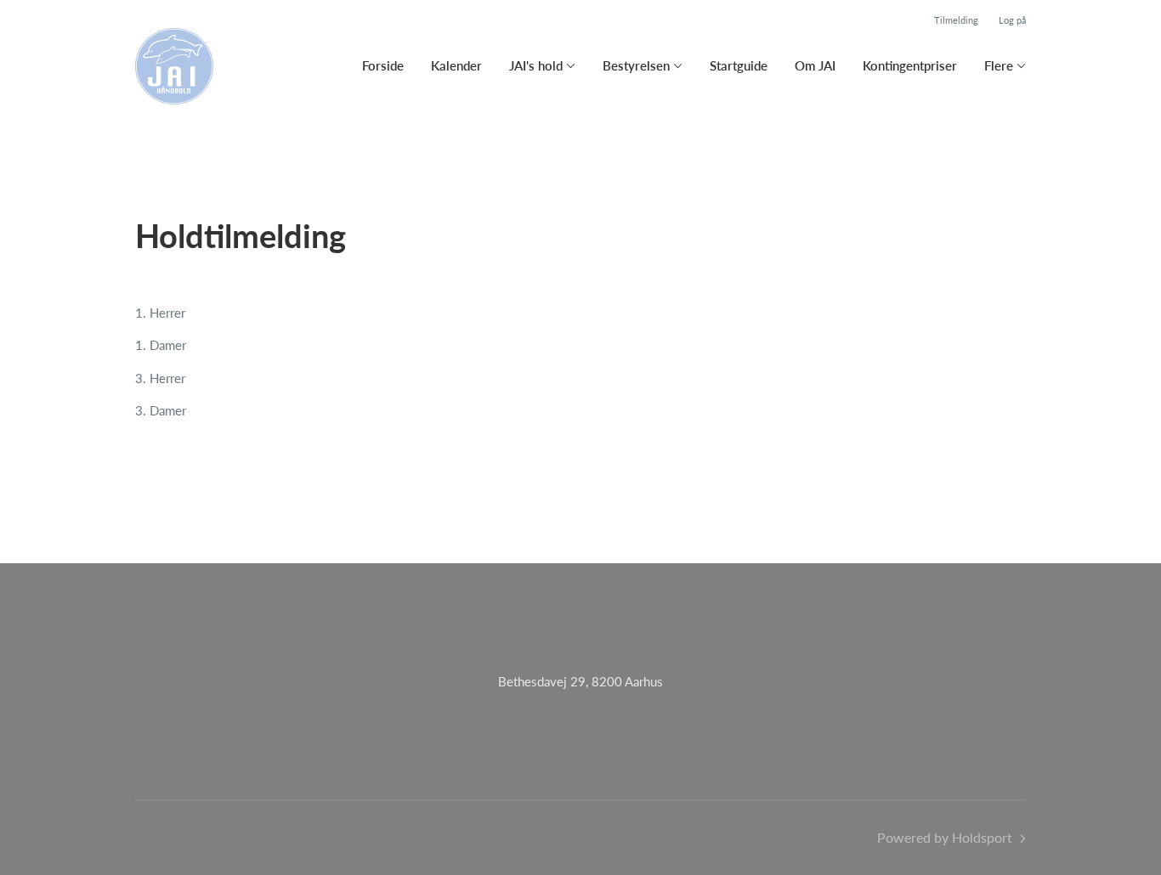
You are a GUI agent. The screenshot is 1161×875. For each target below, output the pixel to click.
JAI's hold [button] (536, 65)
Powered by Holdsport (944, 837)
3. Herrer (160, 378)
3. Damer (160, 410)
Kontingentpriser (910, 65)
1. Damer (160, 345)
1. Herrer (160, 312)
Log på (1012, 19)
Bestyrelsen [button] (636, 65)
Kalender (456, 65)
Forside (383, 65)
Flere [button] (998, 65)
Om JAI (815, 65)
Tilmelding (956, 19)
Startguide (738, 65)
